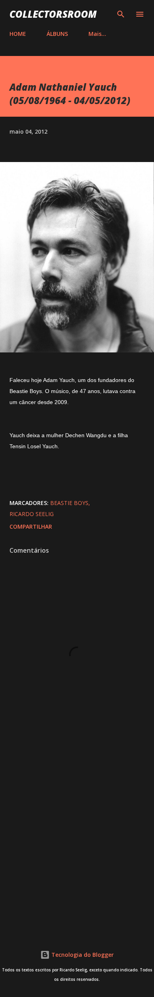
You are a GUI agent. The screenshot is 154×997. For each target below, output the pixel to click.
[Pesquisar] (121, 14)
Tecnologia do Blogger (82, 954)
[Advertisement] (77, 839)
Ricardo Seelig (31, 514)
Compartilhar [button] (30, 526)
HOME (17, 33)
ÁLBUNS (57, 33)
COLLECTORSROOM (53, 13)
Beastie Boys (69, 503)
